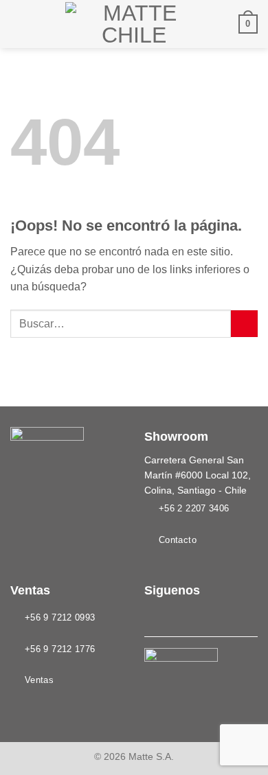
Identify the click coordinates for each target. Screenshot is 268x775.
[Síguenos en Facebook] (152, 616)
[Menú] (18, 24)
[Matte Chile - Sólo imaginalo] (134, 24)
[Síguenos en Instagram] (169, 616)
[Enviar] (244, 323)
